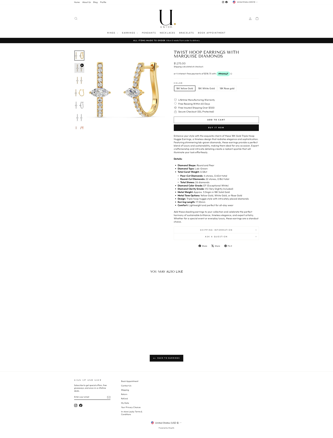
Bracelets (186, 32)
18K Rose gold (227, 88)
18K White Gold (206, 88)
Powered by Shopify (166, 428)
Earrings (129, 32)
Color (178, 83)
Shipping (178, 66)
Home (77, 2)
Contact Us (126, 385)
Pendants (149, 32)
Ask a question (216, 236)
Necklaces (167, 32)
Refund (124, 398)
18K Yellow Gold (184, 88)
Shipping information (216, 230)
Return (124, 394)
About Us (86, 2)
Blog (95, 2)
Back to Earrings (168, 358)
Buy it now (216, 127)
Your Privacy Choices (131, 407)
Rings (111, 32)
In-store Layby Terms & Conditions (131, 413)
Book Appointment (212, 32)
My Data (125, 403)
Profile (103, 2)
